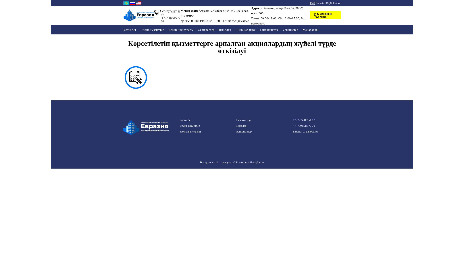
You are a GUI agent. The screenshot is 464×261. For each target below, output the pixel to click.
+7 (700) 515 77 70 (170, 19)
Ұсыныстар (290, 29)
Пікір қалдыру (245, 29)
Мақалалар (310, 29)
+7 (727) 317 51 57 (170, 13)
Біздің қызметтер (152, 29)
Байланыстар (269, 29)
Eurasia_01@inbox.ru (328, 3)
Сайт (236, 162)
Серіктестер (206, 29)
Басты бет (129, 29)
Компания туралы (181, 29)
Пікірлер (225, 29)
